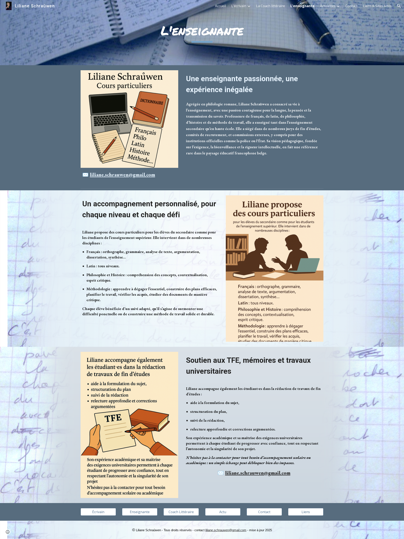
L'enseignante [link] (302, 6)
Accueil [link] (220, 6)
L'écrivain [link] (238, 6)
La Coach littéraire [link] (270, 6)
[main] (202, 33)
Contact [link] (351, 6)
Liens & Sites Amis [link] (377, 6)
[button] (399, 6)
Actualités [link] (327, 6)
